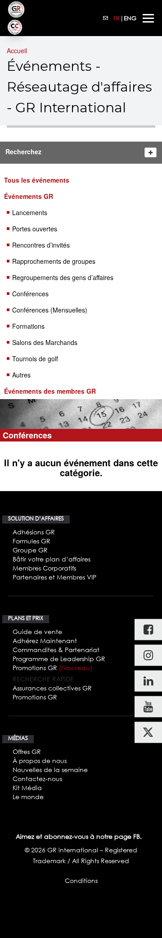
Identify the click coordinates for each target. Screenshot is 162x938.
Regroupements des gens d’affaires (62, 277)
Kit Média (27, 787)
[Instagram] (148, 655)
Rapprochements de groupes (53, 261)
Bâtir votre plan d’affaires (51, 559)
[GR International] (16, 9)
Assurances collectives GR (52, 688)
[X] (148, 732)
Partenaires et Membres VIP (54, 577)
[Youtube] (148, 706)
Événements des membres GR (50, 390)
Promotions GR (52, 667)
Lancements (29, 212)
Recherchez (23, 151)
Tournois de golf (35, 358)
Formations (28, 326)
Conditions (81, 880)
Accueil (17, 50)
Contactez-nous (37, 778)
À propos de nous (40, 760)
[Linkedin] (148, 680)
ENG (130, 18)
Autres (21, 374)
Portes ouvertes (34, 228)
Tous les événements (36, 179)
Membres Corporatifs (44, 568)
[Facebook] (148, 629)
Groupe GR (30, 550)
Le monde (28, 796)
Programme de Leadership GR (59, 658)
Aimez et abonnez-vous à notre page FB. (79, 836)
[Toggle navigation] (148, 18)
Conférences (30, 293)
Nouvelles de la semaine (50, 769)
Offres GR (27, 751)
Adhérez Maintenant (45, 640)
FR (116, 18)
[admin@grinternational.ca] (106, 18)
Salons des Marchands (44, 342)
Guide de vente (37, 631)
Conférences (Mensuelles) (49, 309)
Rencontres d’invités (41, 244)
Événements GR (28, 196)
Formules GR (31, 541)
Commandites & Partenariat (56, 649)
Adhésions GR (34, 532)
